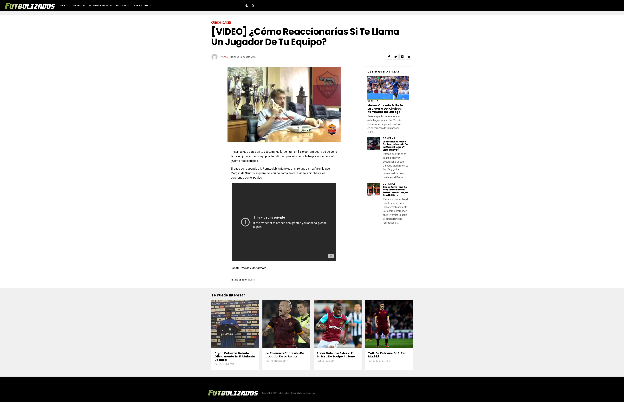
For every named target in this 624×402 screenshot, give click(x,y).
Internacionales (98, 6)
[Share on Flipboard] (402, 57)
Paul (216, 364)
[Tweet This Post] (396, 57)
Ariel (225, 57)
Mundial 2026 (141, 6)
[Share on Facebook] (389, 57)
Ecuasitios (310, 393)
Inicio (63, 6)
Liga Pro (76, 6)
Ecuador (121, 6)
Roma (251, 279)
